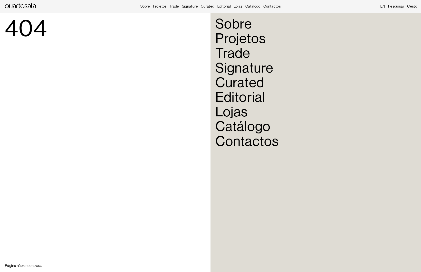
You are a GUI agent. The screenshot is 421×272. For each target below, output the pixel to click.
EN (382, 6)
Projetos (160, 6)
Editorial (224, 6)
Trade (174, 6)
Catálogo (252, 6)
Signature (190, 6)
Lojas (238, 6)
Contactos (272, 6)
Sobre (145, 6)
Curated (207, 6)
